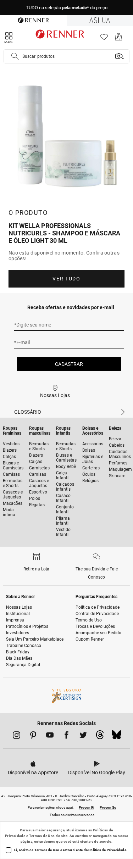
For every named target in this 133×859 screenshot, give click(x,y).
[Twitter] (83, 736)
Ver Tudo (66, 278)
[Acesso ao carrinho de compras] (118, 38)
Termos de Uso (42, 836)
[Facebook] (66, 736)
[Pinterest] (33, 736)
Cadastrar (69, 364)
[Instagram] (16, 736)
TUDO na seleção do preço (66, 7)
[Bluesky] (116, 736)
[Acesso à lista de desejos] (104, 38)
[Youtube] (49, 736)
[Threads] (99, 736)
